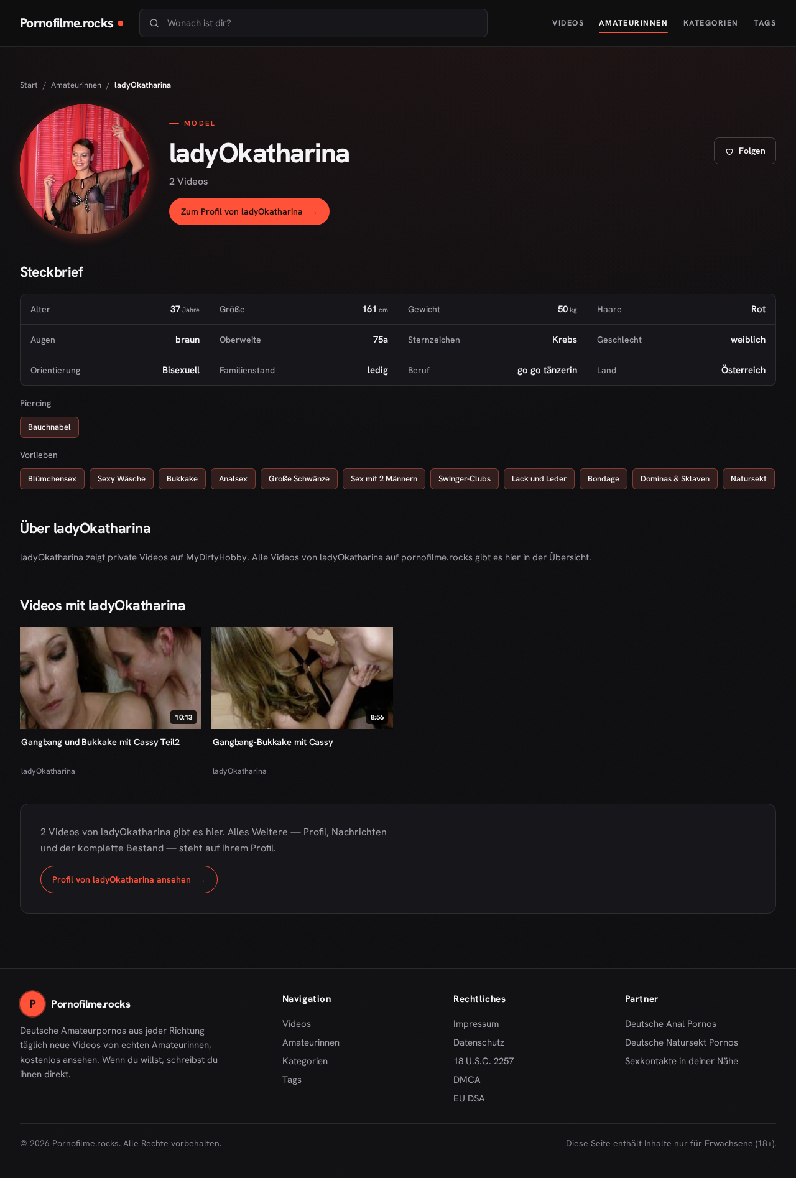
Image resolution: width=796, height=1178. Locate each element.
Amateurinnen (633, 22)
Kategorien (711, 22)
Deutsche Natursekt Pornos (681, 1043)
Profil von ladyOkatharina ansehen (135, 883)
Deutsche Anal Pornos (675, 1024)
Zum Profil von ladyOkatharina (255, 215)
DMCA (467, 1080)
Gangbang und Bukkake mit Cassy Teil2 (100, 742)
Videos (568, 22)
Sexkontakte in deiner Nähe (681, 1062)
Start (29, 85)
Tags (765, 22)
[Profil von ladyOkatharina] (84, 169)
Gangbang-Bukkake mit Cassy (273, 742)
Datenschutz (478, 1042)
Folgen (750, 154)
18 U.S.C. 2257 (483, 1061)
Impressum (476, 1024)
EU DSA (469, 1098)
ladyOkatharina (48, 771)
